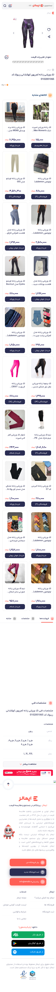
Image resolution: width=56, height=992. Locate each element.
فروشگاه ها (49, 904)
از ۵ (4, 84)
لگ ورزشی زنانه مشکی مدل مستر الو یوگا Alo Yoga (15, 488)
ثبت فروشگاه (48, 911)
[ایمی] (9, 832)
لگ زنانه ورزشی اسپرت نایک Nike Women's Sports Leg (41, 129)
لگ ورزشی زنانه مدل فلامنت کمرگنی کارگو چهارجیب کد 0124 (16, 231)
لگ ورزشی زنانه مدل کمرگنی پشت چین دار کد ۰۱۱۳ (42, 334)
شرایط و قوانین (19, 911)
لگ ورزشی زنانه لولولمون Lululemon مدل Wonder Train (42, 539)
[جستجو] (5, 5)
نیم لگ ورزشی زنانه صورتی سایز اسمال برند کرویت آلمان (16, 590)
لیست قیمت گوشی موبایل (14, 904)
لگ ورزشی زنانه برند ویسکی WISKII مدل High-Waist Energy (16, 129)
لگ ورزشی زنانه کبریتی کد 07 (41, 488)
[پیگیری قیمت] (49, 30)
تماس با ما (21, 918)
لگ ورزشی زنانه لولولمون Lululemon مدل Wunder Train (42, 231)
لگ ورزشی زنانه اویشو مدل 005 (15, 180)
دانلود (28, 927)
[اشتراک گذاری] (49, 37)
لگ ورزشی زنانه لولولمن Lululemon (42, 180)
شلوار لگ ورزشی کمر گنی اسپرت (16, 436)
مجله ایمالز (21, 897)
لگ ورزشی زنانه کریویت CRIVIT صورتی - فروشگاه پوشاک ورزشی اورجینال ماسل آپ (15, 385)
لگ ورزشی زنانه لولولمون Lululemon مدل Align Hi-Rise (16, 334)
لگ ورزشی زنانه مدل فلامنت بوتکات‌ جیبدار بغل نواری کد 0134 (41, 283)
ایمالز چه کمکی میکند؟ (44, 897)
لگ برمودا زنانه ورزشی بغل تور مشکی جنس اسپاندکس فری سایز (41, 385)
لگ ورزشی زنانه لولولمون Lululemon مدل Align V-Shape (42, 590)
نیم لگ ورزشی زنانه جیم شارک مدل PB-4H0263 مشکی (42, 436)
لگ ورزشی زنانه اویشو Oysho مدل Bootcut (15, 283)
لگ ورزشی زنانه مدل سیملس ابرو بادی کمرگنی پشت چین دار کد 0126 (16, 539)
